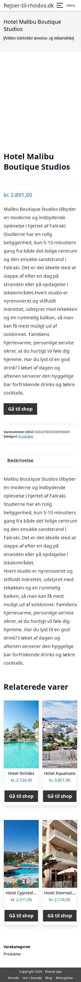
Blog (48, 978)
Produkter (26, 436)
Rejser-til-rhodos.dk (29, 5)
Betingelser (64, 978)
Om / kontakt (32, 978)
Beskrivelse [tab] (20, 460)
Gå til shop (20, 409)
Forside (13, 978)
